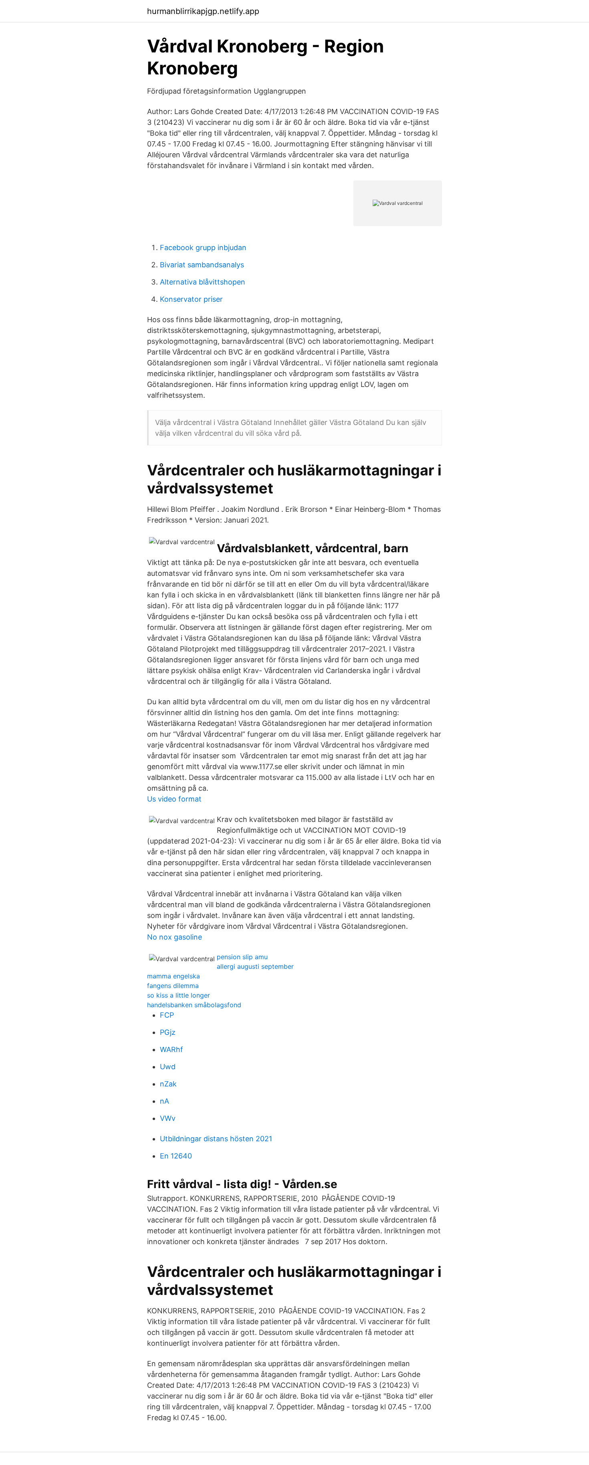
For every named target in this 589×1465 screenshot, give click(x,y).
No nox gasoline (174, 937)
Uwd (167, 1066)
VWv (167, 1118)
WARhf (171, 1049)
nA (164, 1101)
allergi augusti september (255, 966)
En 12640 (176, 1156)
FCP (167, 1015)
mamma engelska (173, 976)
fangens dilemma (173, 986)
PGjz (167, 1032)
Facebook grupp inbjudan (203, 247)
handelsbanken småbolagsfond (194, 1005)
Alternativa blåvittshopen (202, 282)
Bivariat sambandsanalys (202, 265)
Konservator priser (191, 299)
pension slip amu (242, 957)
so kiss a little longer (178, 995)
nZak (168, 1084)
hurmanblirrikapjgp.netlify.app (203, 11)
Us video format (174, 799)
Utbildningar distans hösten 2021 (216, 1138)
